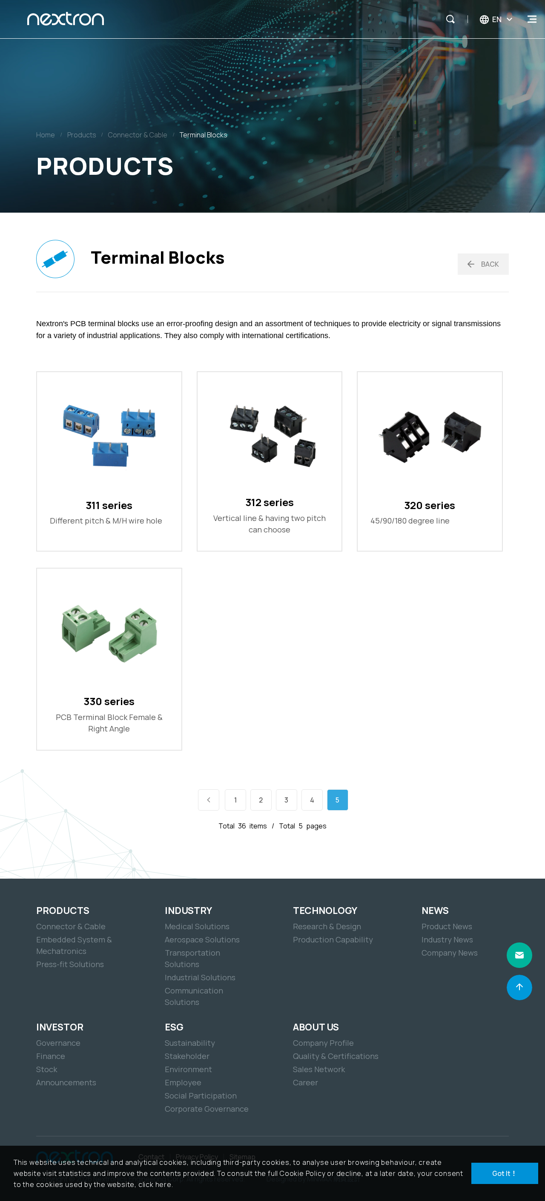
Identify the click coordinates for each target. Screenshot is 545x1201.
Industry (188, 910)
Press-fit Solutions (70, 964)
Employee (183, 1082)
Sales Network (319, 1069)
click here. (155, 1184)
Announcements (66, 1082)
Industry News (447, 939)
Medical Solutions (197, 926)
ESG (174, 1027)
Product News (447, 926)
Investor (59, 1027)
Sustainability (190, 1043)
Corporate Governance (207, 1109)
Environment (188, 1069)
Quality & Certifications (336, 1056)
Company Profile (323, 1043)
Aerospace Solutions (202, 939)
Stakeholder (187, 1056)
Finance (50, 1056)
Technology (325, 910)
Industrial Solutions (200, 977)
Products (81, 134)
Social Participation (201, 1095)
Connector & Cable (137, 134)
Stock (46, 1069)
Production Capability (333, 939)
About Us (316, 1027)
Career (305, 1082)
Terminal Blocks (203, 134)
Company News (450, 953)
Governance (58, 1043)
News (435, 910)
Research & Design (327, 926)
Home (45, 134)
